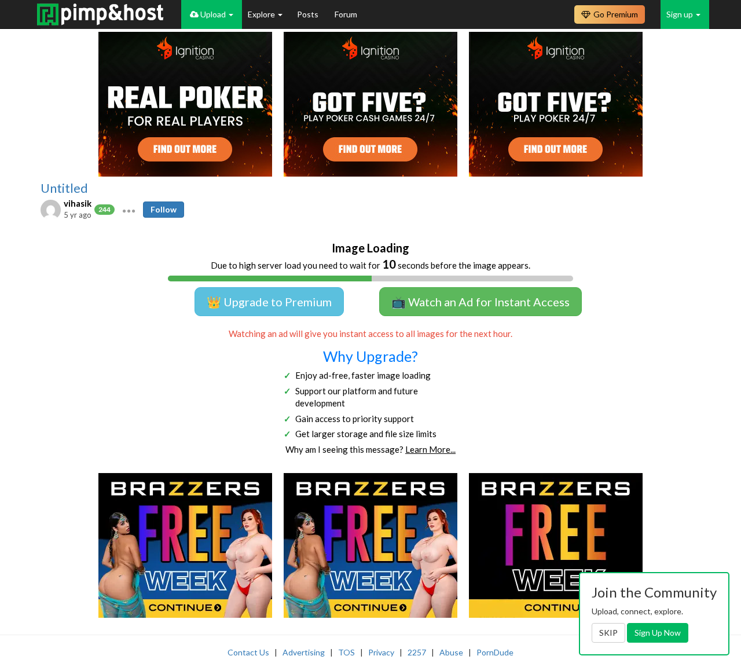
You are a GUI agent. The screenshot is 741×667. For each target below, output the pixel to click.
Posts (308, 14)
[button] (128, 209)
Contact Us (248, 652)
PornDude (494, 652)
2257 (417, 652)
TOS (346, 652)
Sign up (680, 14)
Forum (346, 14)
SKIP (608, 632)
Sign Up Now (657, 632)
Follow (164, 209)
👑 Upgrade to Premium (269, 302)
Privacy (381, 652)
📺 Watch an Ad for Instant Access (480, 302)
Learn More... (430, 449)
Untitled (64, 188)
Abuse (451, 652)
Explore (262, 14)
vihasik (77, 203)
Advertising (304, 652)
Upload (213, 14)
